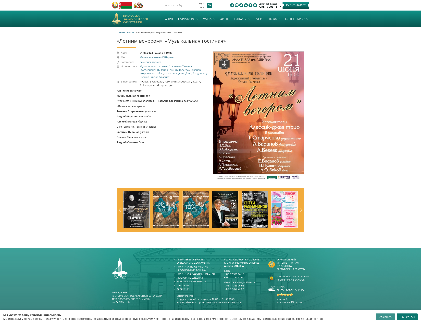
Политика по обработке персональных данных (192, 268)
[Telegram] (232, 5)
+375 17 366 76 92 (234, 285)
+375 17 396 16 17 (234, 274)
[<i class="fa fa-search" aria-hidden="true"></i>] (192, 5)
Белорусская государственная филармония (135, 19)
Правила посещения (189, 277)
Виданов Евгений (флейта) (173, 69)
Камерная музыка (150, 62)
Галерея (259, 18)
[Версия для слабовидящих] (209, 5)
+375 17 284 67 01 (234, 277)
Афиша (207, 18)
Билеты (224, 18)
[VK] (246, 5)
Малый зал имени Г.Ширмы (157, 57)
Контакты (240, 18)
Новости (274, 18)
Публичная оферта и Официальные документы (193, 261)
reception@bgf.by (234, 266)
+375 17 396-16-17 (270, 6)
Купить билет (296, 5)
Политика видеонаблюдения (195, 273)
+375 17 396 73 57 (234, 288)
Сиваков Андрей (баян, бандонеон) (185, 73)
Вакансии (182, 289)
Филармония (186, 18)
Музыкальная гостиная (154, 66)
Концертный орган (297, 18)
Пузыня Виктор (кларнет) (155, 77)
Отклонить (385, 316)
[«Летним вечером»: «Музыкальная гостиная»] (258, 116)
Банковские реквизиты (191, 281)
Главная (167, 18)
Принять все (407, 316)
